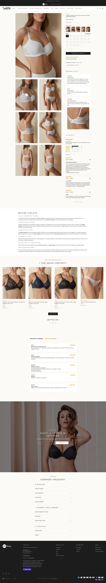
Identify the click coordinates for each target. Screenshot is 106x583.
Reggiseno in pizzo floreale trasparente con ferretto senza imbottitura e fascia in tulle (14, 303)
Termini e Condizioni (99, 551)
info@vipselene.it (26, 555)
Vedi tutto (53, 313)
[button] (68, 19)
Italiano (14, 578)
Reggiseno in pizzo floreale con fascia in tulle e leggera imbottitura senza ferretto (65, 303)
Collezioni (70, 8)
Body (56, 8)
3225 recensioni (53, 338)
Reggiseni (46, 8)
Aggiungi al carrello (78, 53)
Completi (62, 8)
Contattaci (78, 549)
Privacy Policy (98, 547)
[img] (68, 157)
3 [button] (78, 201)
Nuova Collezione (22, 8)
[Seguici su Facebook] (50, 322)
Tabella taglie (88, 33)
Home (14, 8)
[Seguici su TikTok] (55, 322)
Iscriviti (61, 442)
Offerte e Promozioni (36, 8)
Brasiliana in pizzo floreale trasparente (88, 302)
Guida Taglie (78, 8)
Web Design (52, 578)
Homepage (58, 547)
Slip (52, 8)
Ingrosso (78, 551)
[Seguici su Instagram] (53, 322)
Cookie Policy (98, 549)
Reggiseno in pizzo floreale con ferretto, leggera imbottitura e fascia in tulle (38, 303)
